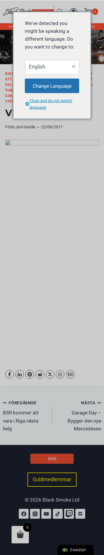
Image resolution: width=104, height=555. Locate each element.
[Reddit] (40, 374)
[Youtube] (46, 514)
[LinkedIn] (19, 374)
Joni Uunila (25, 127)
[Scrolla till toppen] (93, 525)
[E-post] (70, 374)
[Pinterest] (29, 374)
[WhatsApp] (60, 374)
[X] (50, 374)
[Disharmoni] (80, 514)
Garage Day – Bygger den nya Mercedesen (84, 416)
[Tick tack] (58, 514)
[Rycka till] (69, 514)
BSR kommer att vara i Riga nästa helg (21, 416)
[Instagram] (35, 514)
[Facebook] (9, 374)
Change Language (52, 86)
